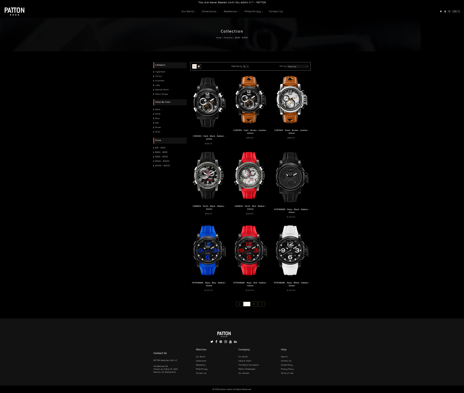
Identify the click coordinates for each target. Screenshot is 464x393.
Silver (157, 132)
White (157, 114)
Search (284, 357)
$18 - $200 (160, 148)
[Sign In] (445, 11)
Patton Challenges (246, 369)
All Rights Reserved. (242, 389)
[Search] (450, 11)
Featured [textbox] (292, 66)
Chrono (158, 76)
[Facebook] (216, 342)
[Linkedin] (236, 342)
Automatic (160, 80)
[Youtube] (231, 342)
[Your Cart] (441, 11)
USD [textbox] (455, 11)
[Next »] (261, 304)
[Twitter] (212, 342)
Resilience (230, 11)
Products (228, 37)
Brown (158, 127)
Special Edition (162, 89)
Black (157, 109)
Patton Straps (161, 94)
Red (157, 123)
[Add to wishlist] (209, 129)
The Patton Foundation (248, 365)
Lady (157, 85)
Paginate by (237, 66)
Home (218, 37)
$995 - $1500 (161, 156)
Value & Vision (244, 361)
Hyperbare (160, 72)
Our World (187, 11)
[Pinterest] (221, 342)
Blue (157, 118)
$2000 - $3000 (162, 165)
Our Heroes (243, 373)
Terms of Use (287, 373)
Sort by (283, 66)
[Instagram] (226, 342)
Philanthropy (253, 11)
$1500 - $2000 (162, 161)
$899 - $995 (161, 152)
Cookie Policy (287, 365)
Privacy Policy (287, 369)
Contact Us (276, 11)
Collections (209, 11)
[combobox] (456, 11)
